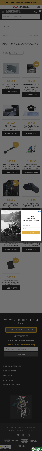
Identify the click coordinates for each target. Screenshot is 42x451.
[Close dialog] (39, 212)
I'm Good (31, 235)
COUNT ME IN (30, 232)
